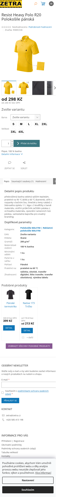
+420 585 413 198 (14, 419)
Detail (9, 327)
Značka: (14, 30)
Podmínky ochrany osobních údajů (18, 448)
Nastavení (28, 480)
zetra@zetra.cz (13, 415)
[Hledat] (36, 4)
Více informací (43, 472)
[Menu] (51, 4)
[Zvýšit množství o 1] (12, 141)
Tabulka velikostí (9, 452)
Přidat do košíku (29, 143)
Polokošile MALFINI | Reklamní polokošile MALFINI (36, 229)
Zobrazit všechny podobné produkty (29, 346)
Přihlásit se (10, 400)
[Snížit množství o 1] (12, 145)
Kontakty (5, 456)
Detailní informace (10, 154)
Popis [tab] (6, 181)
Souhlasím (28, 489)
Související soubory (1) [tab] (22, 181)
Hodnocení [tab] (41, 181)
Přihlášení (6, 441)
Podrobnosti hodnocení (40, 27)
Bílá (23, 337)
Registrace (19, 441)
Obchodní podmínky (11, 444)
